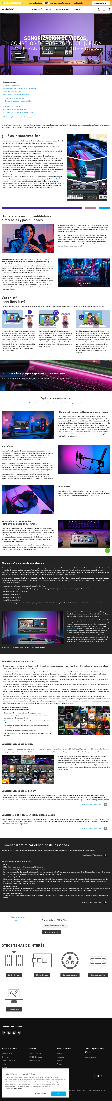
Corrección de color (70, 975)
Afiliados (4, 1067)
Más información (90, 1057)
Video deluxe (73, 620)
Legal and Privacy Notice (14, 1088)
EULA (79, 1090)
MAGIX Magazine (35, 1053)
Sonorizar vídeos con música (14, 104)
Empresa (60, 1053)
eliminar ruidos (72, 628)
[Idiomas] (109, 9)
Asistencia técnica (8, 1053)
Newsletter (60, 1057)
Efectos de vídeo (42, 975)
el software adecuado (83, 434)
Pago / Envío (87, 1090)
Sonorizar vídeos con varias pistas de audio (19, 112)
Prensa (59, 1064)
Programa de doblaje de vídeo (55, 925)
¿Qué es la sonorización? (11, 86)
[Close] (65, 1070)
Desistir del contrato (99, 1090)
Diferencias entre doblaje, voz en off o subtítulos (19, 88)
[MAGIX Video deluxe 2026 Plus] (25, 928)
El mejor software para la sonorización (18, 101)
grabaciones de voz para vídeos (34, 457)
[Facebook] (19, 1033)
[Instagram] (9, 1033)
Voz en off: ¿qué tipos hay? (12, 91)
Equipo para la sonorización (14, 98)
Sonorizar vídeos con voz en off (15, 109)
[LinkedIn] (14, 1033)
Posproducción (14, 1009)
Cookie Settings (40, 1093)
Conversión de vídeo (98, 975)
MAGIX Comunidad (36, 1057)
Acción (6, 721)
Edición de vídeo (14, 975)
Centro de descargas (8, 1060)
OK (59, 1094)
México (103, 1076)
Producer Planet (34, 1060)
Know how (5, 1057)
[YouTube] (4, 1033)
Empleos (60, 1060)
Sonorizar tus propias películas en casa (16, 94)
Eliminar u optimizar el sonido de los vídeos (17, 117)
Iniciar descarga (52, 932)
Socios (4, 1064)
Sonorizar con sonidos (12, 106)
